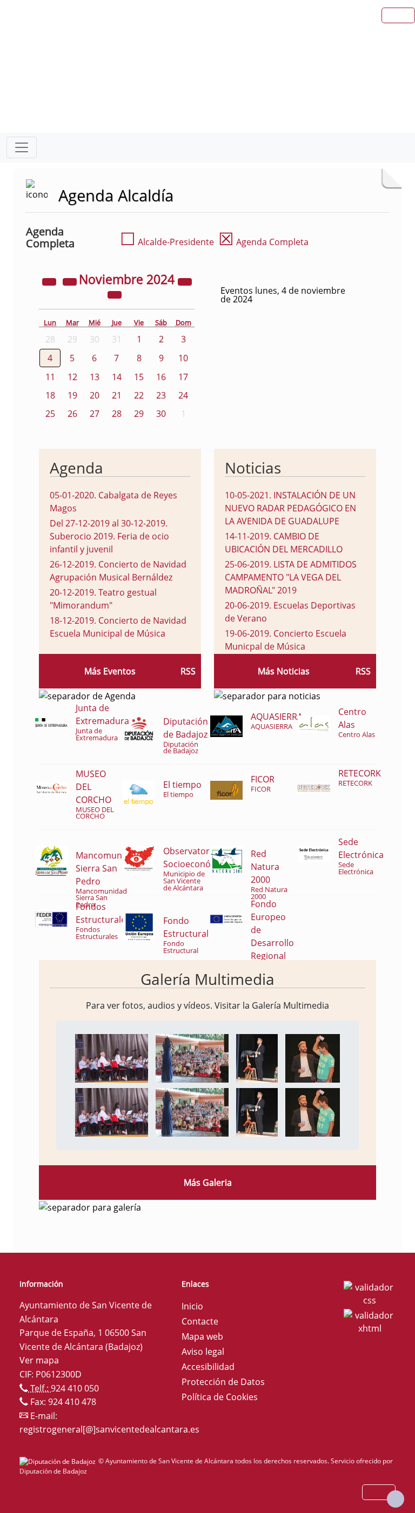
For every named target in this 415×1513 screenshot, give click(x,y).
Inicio (192, 1306)
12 (72, 377)
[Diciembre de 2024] (115, 294)
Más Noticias (284, 671)
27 (94, 414)
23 (161, 395)
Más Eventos (110, 671)
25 (50, 414)
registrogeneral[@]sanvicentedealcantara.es (109, 1429)
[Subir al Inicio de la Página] (395, 1499)
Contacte (200, 1321)
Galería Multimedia (207, 979)
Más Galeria (208, 1182)
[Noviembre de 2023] (50, 281)
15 (139, 377)
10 (183, 358)
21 (117, 395)
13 (94, 377)
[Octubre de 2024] (71, 281)
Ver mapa (39, 1360)
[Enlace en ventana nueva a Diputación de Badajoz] (58, 1460)
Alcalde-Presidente (167, 242)
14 (117, 377)
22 (139, 395)
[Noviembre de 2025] (185, 281)
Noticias (253, 467)
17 (183, 377)
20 (94, 395)
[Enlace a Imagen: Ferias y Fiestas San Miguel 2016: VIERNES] (111, 1057)
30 (161, 414)
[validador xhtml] (370, 1321)
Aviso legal (203, 1351)
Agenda (76, 467)
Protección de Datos (223, 1382)
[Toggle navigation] (21, 147)
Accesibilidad (208, 1367)
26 (72, 414)
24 (183, 395)
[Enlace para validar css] (370, 1293)
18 (50, 395)
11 (50, 377)
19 (72, 395)
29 (139, 414)
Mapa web (202, 1336)
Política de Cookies (220, 1397)
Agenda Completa (263, 242)
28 (117, 414)
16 (161, 377)
